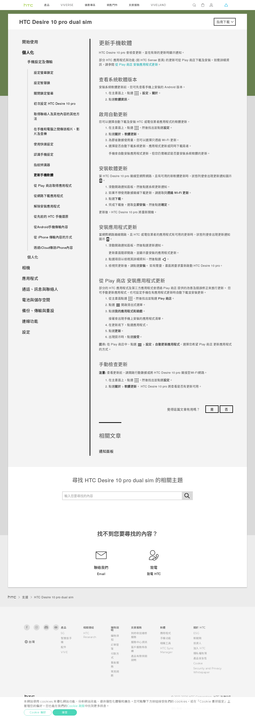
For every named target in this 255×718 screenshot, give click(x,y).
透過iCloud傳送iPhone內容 (53, 247)
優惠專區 (90, 5)
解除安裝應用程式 (47, 206)
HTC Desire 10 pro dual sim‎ (53, 597)
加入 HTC (199, 648)
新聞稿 (197, 638)
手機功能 (165, 638)
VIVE (64, 652)
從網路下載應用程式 (48, 195)
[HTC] (28, 5)
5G (62, 633)
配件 (63, 647)
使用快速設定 (43, 144)
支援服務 (134, 5)
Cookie (198, 663)
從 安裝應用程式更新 (136, 64)
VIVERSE (67, 5)
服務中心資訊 (139, 642)
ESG (196, 633)
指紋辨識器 (42, 164)
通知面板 (106, 451)
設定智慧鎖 (42, 82)
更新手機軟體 (43, 175)
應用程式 (165, 633)
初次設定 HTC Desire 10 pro (54, 103)
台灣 (32, 642)
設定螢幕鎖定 (43, 72)
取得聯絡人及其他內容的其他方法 (57, 116)
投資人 (197, 643)
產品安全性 (200, 658)
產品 (46, 5)
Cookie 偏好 (38, 712)
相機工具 (165, 643)
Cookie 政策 (76, 706)
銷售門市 (112, 5)
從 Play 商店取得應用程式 (53, 185)
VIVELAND (158, 5)
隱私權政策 (200, 653)
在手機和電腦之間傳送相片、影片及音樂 (57, 131)
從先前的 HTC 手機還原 (51, 216)
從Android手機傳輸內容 (51, 226)
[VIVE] (226, 5)
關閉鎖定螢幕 (43, 93)
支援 (25, 597)
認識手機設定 (43, 154)
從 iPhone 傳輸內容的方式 (53, 237)
